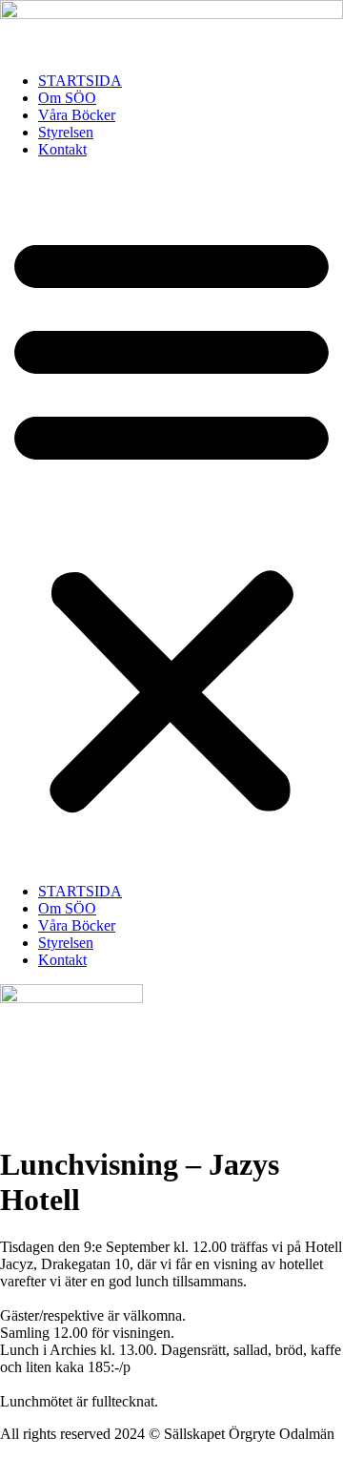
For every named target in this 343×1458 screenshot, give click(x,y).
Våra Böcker (76, 115)
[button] (171, 521)
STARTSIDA (80, 80)
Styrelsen (65, 132)
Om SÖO (67, 98)
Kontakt (62, 149)
